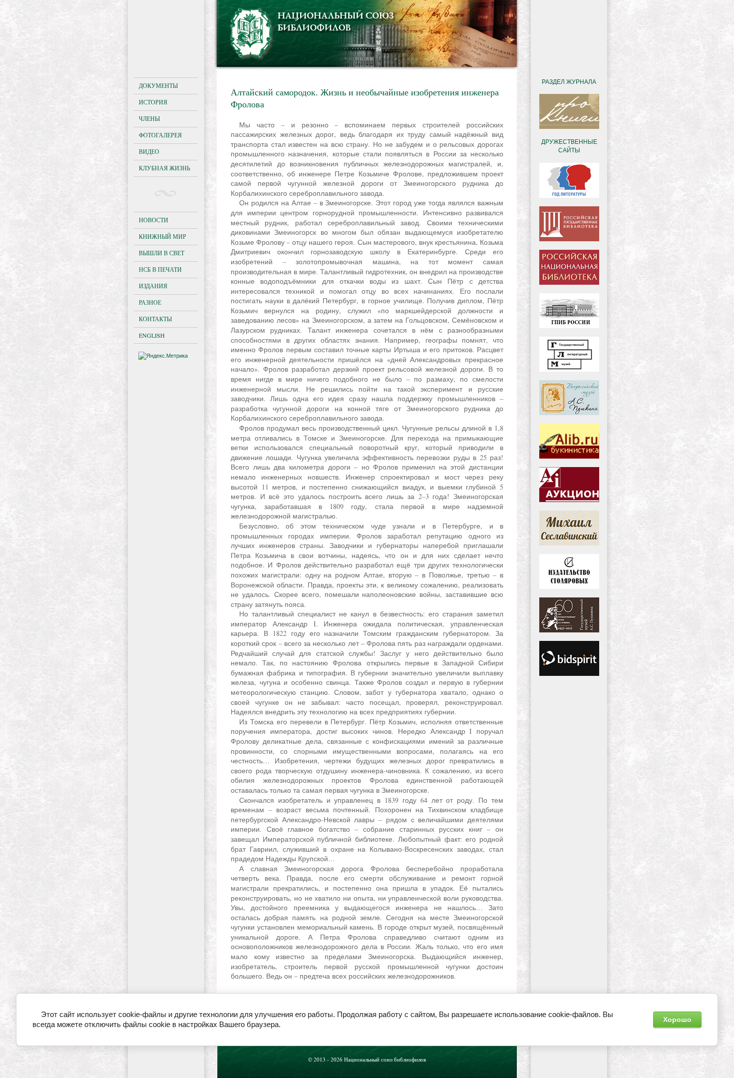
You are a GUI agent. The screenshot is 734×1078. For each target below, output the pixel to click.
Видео (149, 151)
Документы (158, 85)
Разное (150, 302)
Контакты (155, 319)
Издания (153, 286)
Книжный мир (162, 236)
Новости (153, 220)
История (153, 102)
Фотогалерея (160, 135)
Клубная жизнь (164, 168)
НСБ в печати (160, 269)
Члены (149, 118)
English (152, 335)
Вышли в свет (161, 253)
